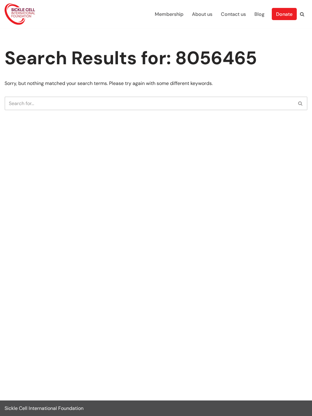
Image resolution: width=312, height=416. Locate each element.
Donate (284, 14)
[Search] (302, 14)
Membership (169, 14)
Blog (259, 14)
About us (202, 14)
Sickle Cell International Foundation (44, 408)
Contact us (233, 14)
